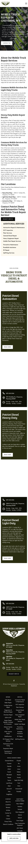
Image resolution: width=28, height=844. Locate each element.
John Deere (20, 828)
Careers (8, 819)
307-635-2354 (10, 393)
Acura (18, 766)
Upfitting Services (8, 253)
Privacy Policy (8, 821)
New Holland (19, 804)
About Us (8, 802)
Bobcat (20, 818)
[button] (25, 3)
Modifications (8, 736)
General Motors (9, 761)
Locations (8, 805)
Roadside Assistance (9, 247)
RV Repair (6, 250)
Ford (19, 783)
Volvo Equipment (19, 812)
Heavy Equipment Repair (11, 238)
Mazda (19, 775)
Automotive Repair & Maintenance (14, 227)
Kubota (20, 815)
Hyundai (9, 766)
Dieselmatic (14, 686)
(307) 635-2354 (14, 838)
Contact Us (6, 43)
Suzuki (9, 772)
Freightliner (9, 794)
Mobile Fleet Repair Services (12, 241)
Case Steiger (19, 820)
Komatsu (20, 806)
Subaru (19, 772)
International (18, 789)
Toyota (9, 780)
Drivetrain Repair (8, 715)
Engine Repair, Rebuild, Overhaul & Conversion (8, 722)
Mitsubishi (9, 775)
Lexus (18, 769)
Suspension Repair (8, 748)
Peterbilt (18, 791)
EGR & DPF (8, 717)
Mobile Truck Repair (20, 724)
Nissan (9, 777)
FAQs (8, 816)
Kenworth (9, 789)
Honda (19, 777)
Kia (19, 763)
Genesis (9, 763)
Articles (8, 810)
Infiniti (9, 769)
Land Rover (9, 783)
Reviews (8, 807)
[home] (5, 3)
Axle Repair (8, 700)
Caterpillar (20, 831)
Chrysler (19, 761)
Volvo (18, 786)
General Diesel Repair (10, 236)
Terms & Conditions (8, 824)
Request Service (8, 219)
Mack (9, 786)
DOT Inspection (8, 230)
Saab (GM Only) (18, 780)
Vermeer (20, 809)
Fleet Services (7, 233)
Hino (9, 791)
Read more (7, 347)
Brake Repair (8, 703)
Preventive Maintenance (10, 245)
